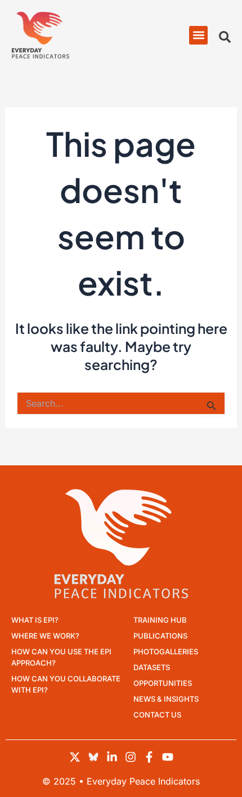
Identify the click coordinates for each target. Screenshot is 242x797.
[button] (198, 35)
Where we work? (45, 635)
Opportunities (162, 683)
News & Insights (166, 698)
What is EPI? (35, 619)
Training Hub (160, 619)
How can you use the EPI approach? (61, 657)
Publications (160, 635)
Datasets (151, 667)
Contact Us (157, 714)
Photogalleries (165, 651)
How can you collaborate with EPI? (65, 684)
